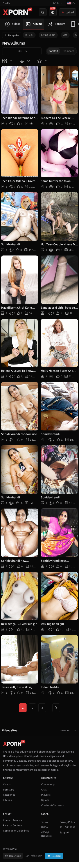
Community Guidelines (16, 831)
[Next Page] (56, 707)
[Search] (43, 12)
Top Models (42, 61)
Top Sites (25, 61)
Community (48, 784)
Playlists (45, 795)
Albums (7, 800)
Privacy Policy (67, 822)
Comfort (53, 51)
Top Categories (7, 61)
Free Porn (7, 3)
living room (48, 35)
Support (64, 832)
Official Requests (46, 834)
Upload (45, 800)
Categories (13, 35)
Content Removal (13, 820)
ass (65, 35)
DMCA (44, 827)
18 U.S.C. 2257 (67, 827)
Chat (44, 790)
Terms (44, 822)
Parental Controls (12, 825)
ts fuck (29, 35)
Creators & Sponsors (52, 805)
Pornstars (8, 790)
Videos (7, 784)
